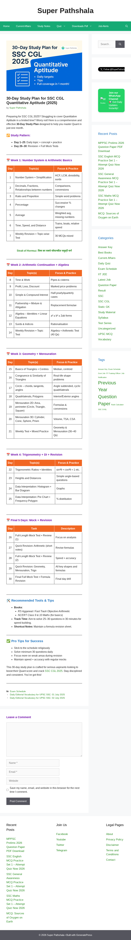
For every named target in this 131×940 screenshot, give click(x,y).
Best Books (105, 252)
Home (6, 26)
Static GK (104, 306)
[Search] (120, 44)
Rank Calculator (117, 405)
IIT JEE (102, 274)
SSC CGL (104, 301)
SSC (101, 296)
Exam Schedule (18, 691)
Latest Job (104, 279)
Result (102, 290)
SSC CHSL (102, 409)
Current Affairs (23, 26)
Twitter (60, 844)
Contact (110, 859)
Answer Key (105, 247)
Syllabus (103, 317)
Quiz (59, 26)
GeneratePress (84, 935)
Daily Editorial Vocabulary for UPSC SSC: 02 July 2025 (37, 698)
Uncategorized (106, 328)
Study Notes (43, 26)
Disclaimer (112, 844)
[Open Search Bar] (126, 26)
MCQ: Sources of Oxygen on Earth (15, 917)
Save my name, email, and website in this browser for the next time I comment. (44, 790)
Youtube (61, 839)
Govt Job (101, 373)
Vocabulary (104, 339)
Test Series (105, 323)
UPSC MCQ (105, 334)
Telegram (61, 850)
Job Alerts (103, 26)
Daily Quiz (104, 263)
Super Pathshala (65, 11)
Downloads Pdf (80, 26)
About (109, 834)
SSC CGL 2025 (53, 671)
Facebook (62, 834)
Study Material (106, 312)
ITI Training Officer (113, 373)
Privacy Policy (114, 839)
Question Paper (107, 285)
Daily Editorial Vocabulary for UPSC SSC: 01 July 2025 (37, 694)
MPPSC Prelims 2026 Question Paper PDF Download (111, 147)
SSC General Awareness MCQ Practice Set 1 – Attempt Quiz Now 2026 (109, 182)
